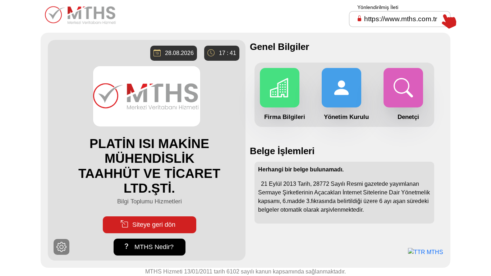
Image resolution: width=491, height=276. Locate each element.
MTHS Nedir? (153, 246)
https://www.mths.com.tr (400, 19)
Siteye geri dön (152, 224)
